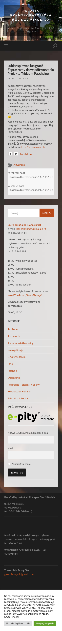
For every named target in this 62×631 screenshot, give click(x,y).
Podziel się (26, 154)
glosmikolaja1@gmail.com (19, 574)
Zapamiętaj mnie (21, 463)
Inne (10, 363)
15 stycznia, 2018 (18, 78)
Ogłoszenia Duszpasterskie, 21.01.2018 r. (30, 188)
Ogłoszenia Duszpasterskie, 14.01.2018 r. (30, 175)
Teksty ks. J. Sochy (18, 398)
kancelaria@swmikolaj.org (31, 228)
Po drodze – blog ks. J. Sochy (24, 384)
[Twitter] (16, 154)
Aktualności (19, 164)
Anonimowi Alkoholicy (20, 343)
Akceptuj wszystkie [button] (45, 623)
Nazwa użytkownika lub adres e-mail (28, 432)
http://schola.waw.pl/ (33, 147)
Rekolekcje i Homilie (19, 391)
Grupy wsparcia (16, 356)
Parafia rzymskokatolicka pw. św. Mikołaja (31, 15)
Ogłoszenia (14, 377)
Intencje (12, 370)
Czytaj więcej (11, 616)
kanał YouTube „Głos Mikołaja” (25, 295)
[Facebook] (10, 154)
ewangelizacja (15, 349)
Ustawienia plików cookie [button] (18, 623)
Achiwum (13, 329)
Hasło (11, 448)
